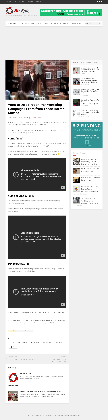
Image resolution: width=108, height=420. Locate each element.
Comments (89, 62)
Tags (95, 62)
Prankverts (11, 331)
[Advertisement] (54, 43)
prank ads (30, 331)
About (9, 2)
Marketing (12, 24)
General (88, 24)
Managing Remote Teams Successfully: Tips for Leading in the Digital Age (89, 161)
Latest (82, 62)
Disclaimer (77, 415)
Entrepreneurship (28, 24)
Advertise (30, 1)
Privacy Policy (59, 415)
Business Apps (19, 1)
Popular (75, 62)
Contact (38, 1)
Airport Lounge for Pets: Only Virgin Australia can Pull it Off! (41, 391)
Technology (43, 24)
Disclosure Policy (68, 415)
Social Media (77, 24)
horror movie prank (21, 331)
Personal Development (60, 24)
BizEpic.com (40, 415)
